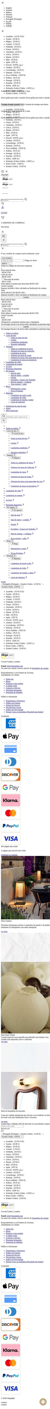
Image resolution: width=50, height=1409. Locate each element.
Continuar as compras (9, 855)
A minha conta (11, 686)
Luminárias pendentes (19, 342)
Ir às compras (7, 258)
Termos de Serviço (13, 705)
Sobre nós (9, 679)
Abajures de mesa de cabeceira (22, 351)
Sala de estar (15, 373)
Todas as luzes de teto (19, 338)
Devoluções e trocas (13, 707)
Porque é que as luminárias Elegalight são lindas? (24, 712)
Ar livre (9, 366)
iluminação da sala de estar (16, 406)
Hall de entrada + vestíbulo (21, 382)
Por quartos (10, 371)
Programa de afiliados (14, 692)
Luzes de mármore (18, 402)
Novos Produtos (17, 391)
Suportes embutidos (18, 344)
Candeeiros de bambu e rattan (22, 400)
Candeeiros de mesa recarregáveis (24, 360)
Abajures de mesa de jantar (21, 355)
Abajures (9, 347)
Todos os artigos (12, 333)
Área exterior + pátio (19, 384)
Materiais (9, 393)
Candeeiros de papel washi (21, 395)
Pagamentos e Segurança (15, 701)
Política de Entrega (13, 703)
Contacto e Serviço (13, 688)
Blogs (8, 386)
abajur (8, 408)
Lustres (13, 340)
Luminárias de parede (14, 364)
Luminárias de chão (13, 362)
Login (3, 582)
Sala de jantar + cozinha (20, 375)
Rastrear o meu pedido (14, 684)
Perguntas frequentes (14, 369)
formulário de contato (40, 668)
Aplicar (4, 263)
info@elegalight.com (15, 666)
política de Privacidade (14, 710)
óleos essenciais (12, 411)
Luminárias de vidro (18, 398)
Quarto (13, 378)
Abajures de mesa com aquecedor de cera (26, 358)
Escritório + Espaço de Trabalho (23, 380)
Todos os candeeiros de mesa (22, 349)
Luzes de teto (11, 335)
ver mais (4, 931)
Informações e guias (18, 389)
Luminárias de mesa (18, 353)
